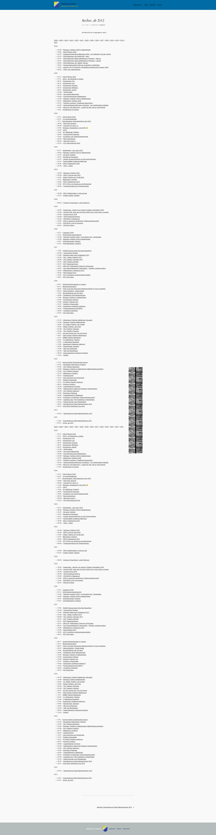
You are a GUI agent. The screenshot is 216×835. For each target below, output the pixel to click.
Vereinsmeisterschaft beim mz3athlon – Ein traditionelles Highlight (85, 105)
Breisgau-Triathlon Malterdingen (74, 322)
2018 (97, 40)
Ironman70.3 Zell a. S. (70, 126)
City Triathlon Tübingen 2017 (73, 259)
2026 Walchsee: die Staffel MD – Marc (76, 56)
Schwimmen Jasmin (69, 90)
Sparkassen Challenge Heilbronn (74, 344)
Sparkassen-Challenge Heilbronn (74, 306)
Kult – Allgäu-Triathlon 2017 (72, 257)
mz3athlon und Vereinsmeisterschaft (75, 136)
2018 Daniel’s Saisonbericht (72, 235)
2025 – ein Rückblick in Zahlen (73, 79)
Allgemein (102, 25)
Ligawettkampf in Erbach (71, 386)
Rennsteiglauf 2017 (69, 273)
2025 (61, 40)
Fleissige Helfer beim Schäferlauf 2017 (76, 255)
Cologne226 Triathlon (71, 253)
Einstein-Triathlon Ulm (70, 302)
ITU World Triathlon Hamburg (73, 382)
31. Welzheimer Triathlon (71, 340)
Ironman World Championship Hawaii (75, 362)
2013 (122, 40)
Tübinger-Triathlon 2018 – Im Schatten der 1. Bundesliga (82, 237)
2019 (92, 40)
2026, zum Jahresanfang (71, 69)
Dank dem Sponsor (69, 123)
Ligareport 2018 (68, 232)
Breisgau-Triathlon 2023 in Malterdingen (77, 152)
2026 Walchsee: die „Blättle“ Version (75, 63)
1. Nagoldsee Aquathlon (71, 342)
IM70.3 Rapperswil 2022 (71, 182)
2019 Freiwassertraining (71, 216)
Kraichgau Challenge (70, 393)
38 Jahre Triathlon (69, 155)
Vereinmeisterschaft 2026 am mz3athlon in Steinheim (81, 65)
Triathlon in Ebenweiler (70, 304)
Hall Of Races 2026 (69, 52)
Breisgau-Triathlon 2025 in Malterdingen (77, 99)
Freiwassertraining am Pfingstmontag (76, 186)
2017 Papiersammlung (70, 264)
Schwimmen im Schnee (71, 110)
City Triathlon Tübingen (71, 329)
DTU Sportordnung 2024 (71, 143)
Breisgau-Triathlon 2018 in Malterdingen (76, 239)
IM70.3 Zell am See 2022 (71, 175)
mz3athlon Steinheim (70, 311)
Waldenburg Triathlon (70, 373)
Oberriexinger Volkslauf (71, 346)
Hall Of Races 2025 (69, 77)
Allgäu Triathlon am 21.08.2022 (73, 177)
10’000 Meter (67, 92)
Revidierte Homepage (70, 157)
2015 (112, 40)
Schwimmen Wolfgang (70, 88)
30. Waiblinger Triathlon (71, 132)
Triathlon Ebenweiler (70, 380)
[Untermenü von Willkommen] (142, 4)
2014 (117, 40)
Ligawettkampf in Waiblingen (73, 395)
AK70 (65, 130)
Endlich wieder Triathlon (71, 195)
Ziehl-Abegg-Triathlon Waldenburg (74, 335)
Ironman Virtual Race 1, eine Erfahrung (76, 203)
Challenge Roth (68, 375)
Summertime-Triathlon (70, 300)
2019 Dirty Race (68, 225)
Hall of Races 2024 (69, 117)
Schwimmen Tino (69, 81)
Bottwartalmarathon (69, 286)
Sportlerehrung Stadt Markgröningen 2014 (77, 404)
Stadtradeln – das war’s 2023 (73, 150)
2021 (81, 40)
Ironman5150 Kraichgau (71, 134)
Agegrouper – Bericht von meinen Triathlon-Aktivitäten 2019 (83, 210)
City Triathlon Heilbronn (71, 391)
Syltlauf (65, 355)
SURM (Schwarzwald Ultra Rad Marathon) (77, 251)
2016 (107, 40)
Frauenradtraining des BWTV (73, 308)
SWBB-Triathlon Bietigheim (72, 338)
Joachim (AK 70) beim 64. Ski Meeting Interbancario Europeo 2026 (85, 67)
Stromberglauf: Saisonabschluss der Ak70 (76, 121)
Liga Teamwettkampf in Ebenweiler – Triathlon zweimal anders (84, 268)
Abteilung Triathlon (68, 4)
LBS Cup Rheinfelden (70, 351)
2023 (71, 40)
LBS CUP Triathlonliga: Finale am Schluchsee (78, 266)
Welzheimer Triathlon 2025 (72, 101)
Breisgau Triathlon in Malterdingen (74, 297)
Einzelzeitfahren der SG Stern (73, 293)
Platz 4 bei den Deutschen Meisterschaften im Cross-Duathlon (84, 289)
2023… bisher (68, 166)
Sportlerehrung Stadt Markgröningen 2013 (77, 413)
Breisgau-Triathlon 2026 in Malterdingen (77, 50)
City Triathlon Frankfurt (71, 331)
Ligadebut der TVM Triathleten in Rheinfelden (78, 400)
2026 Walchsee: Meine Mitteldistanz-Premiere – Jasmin (82, 61)
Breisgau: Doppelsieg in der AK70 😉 (75, 128)
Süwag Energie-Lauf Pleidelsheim (74, 402)
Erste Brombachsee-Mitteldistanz (74, 96)
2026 (56, 40)
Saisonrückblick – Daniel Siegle (73, 291)
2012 (55, 42)
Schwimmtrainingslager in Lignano (74, 284)
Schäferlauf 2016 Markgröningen (74, 295)
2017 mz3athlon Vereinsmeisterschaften (76, 275)
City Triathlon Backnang (71, 367)
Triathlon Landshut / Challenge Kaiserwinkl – (78, 103)
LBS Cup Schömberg (70, 348)
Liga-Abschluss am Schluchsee (73, 378)
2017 (102, 40)
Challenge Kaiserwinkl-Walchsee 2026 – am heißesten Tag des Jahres (87, 54)
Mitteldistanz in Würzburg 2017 (73, 270)
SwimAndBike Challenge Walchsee (75, 161)
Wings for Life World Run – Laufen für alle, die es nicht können (84, 107)
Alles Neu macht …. (70, 141)
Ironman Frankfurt (69, 384)
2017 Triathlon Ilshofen (71, 262)
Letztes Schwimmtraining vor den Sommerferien (79, 159)
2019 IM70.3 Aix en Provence (73, 223)
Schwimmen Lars (69, 83)
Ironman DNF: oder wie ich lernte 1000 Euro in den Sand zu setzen (86, 212)
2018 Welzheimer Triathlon (72, 243)
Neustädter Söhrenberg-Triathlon (74, 364)
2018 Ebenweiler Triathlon (71, 241)
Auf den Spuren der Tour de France (75, 333)
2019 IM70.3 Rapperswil (71, 219)
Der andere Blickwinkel (71, 94)
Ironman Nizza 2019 (70, 214)
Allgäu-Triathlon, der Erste (72, 327)
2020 (87, 40)
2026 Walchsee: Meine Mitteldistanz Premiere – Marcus (82, 58)
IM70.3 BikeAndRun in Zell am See (75, 193)
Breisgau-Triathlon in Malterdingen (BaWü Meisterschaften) (83, 369)
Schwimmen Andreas (70, 85)
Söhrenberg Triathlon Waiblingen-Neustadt (77, 320)
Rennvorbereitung (69, 139)
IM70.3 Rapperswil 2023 (71, 163)
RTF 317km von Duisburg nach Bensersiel (77, 184)
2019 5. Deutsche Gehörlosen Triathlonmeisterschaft (81, 221)
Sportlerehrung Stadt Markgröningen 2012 (77, 421)
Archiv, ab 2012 (68, 423)
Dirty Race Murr (68, 313)
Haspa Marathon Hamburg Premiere (75, 353)
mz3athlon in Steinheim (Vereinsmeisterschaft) (79, 397)
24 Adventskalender (70, 119)
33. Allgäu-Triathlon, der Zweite (74, 324)
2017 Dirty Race (68, 277)
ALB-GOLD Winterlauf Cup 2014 (74, 406)
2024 (66, 40)
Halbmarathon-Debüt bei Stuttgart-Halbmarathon (80, 389)
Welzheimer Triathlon (70, 179)
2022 (76, 40)
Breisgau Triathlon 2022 (72, 173)
